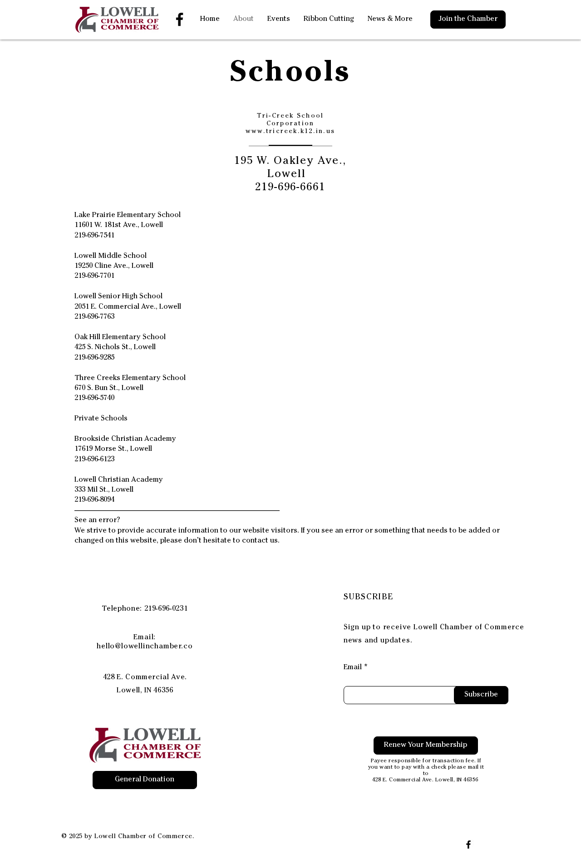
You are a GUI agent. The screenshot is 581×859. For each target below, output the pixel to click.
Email (353, 667)
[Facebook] (179, 19)
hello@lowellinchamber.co (144, 647)
